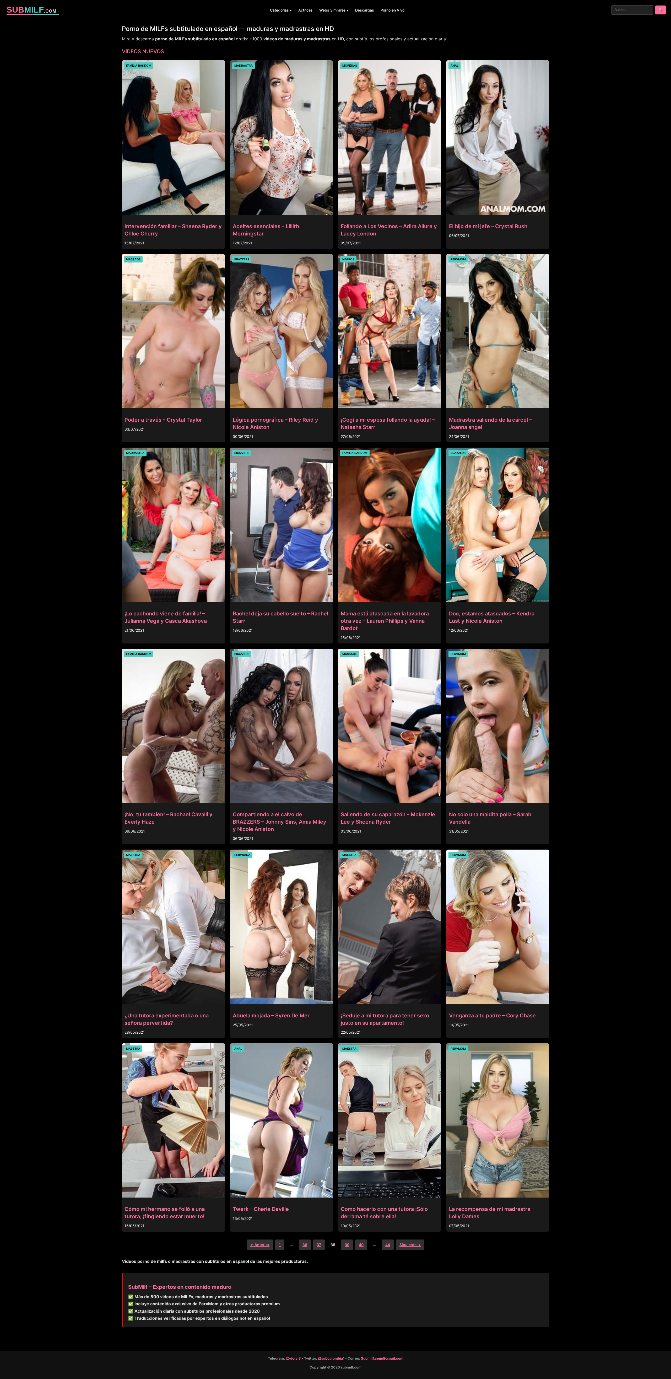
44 (387, 1244)
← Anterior (259, 1244)
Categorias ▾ (281, 10)
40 (361, 1244)
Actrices (305, 10)
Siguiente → (410, 1244)
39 (347, 1244)
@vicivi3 (293, 1358)
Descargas (364, 10)
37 (319, 1244)
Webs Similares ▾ (334, 10)
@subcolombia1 (331, 1358)
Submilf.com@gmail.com (382, 1358)
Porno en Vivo (392, 10)
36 (304, 1244)
